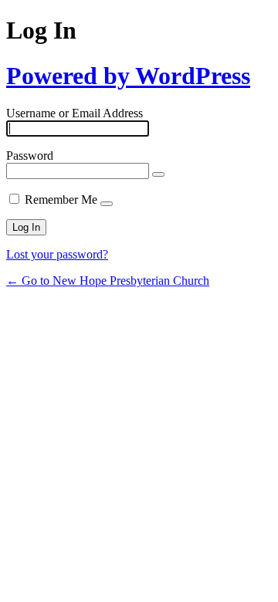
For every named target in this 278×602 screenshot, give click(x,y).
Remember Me (61, 199)
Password (29, 155)
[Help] (106, 203)
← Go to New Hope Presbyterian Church (107, 280)
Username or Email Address (74, 113)
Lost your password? (57, 254)
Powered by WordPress (128, 76)
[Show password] (158, 174)
